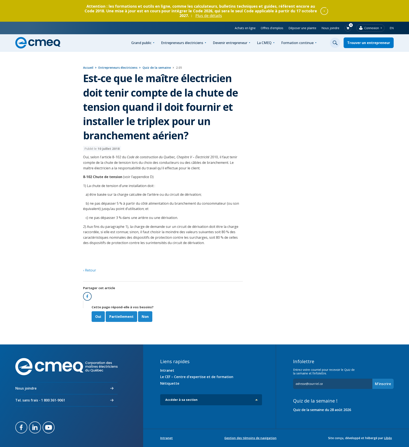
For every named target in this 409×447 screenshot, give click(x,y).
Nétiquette (169, 383)
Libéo (388, 438)
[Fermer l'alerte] (324, 11)
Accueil (88, 68)
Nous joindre (330, 28)
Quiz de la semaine (157, 68)
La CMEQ (264, 42)
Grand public (141, 42)
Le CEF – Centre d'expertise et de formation (196, 376)
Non (145, 316)
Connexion (371, 28)
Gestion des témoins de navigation (250, 438)
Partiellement (121, 316)
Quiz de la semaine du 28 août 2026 (322, 409)
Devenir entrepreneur (230, 42)
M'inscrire (383, 383)
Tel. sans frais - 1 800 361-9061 (40, 400)
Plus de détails (208, 15)
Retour (90, 270)
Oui (98, 316)
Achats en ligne (245, 28)
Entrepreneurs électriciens (182, 42)
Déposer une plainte (302, 28)
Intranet (167, 370)
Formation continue (297, 42)
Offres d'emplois (272, 28)
